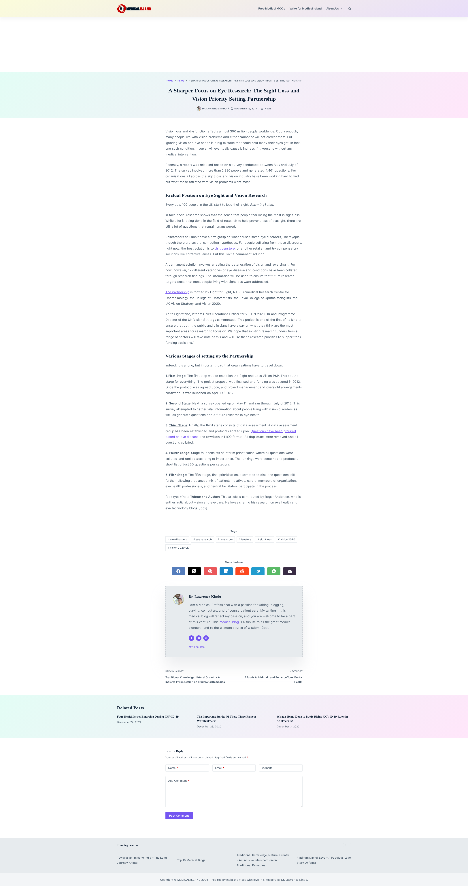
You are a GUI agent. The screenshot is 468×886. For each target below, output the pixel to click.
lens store (225, 539)
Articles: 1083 (197, 647)
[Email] (289, 571)
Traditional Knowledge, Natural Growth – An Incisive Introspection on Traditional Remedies (263, 860)
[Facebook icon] (191, 638)
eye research (202, 539)
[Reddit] (242, 571)
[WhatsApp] (273, 571)
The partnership (177, 292)
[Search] (349, 8)
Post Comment (179, 815)
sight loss (264, 539)
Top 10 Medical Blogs (191, 860)
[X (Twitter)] (194, 571)
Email (219, 768)
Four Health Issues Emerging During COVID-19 (148, 716)
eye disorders (177, 539)
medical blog (229, 622)
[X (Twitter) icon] (206, 638)
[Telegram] (258, 571)
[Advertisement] (234, 44)
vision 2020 (286, 539)
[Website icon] (198, 638)
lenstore (245, 539)
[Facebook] (178, 571)
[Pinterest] (210, 571)
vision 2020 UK (178, 547)
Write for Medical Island (306, 8)
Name (173, 768)
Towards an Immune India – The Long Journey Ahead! (142, 860)
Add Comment (178, 780)
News (268, 108)
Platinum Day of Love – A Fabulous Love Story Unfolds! (324, 860)
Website (267, 768)
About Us (332, 8)
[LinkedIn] (226, 571)
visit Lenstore (225, 248)
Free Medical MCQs (271, 8)
